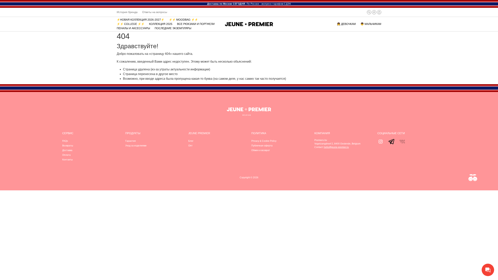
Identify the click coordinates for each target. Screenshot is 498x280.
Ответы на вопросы (154, 12)
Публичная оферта (262, 145)
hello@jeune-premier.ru (336, 147)
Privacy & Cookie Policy (263, 141)
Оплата (66, 155)
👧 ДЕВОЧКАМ (346, 23)
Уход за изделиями (135, 145)
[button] (369, 12)
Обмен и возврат (260, 150)
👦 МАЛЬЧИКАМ (370, 23)
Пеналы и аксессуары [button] (133, 28)
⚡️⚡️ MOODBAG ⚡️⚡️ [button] (183, 19)
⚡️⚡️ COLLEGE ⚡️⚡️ (130, 23)
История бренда (127, 12)
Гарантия (130, 141)
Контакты (67, 159)
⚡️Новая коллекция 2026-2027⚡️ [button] (140, 19)
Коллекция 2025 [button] (160, 23)
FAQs (65, 141)
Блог (190, 141)
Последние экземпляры (173, 28)
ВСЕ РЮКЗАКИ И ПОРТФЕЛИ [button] (196, 23)
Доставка (67, 150)
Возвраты (67, 145)
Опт (190, 145)
